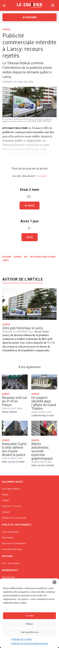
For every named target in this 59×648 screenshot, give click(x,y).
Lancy (5, 260)
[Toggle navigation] (4, 5)
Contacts (6, 512)
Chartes (5, 500)
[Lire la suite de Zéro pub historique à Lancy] (29, 304)
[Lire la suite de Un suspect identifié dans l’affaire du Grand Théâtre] (44, 382)
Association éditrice (11, 489)
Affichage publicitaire (43, 257)
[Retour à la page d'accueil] (29, 5)
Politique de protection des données (29, 644)
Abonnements (8, 577)
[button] (54, 582)
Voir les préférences (29, 632)
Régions (6, 257)
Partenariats (7, 538)
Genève (6, 29)
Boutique (7, 556)
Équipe (5, 494)
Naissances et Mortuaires (14, 543)
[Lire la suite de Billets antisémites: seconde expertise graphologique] (44, 428)
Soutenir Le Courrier (11, 506)
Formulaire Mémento (12, 549)
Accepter (29, 616)
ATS (26, 257)
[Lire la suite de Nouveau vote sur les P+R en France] (15, 382)
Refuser (29, 624)
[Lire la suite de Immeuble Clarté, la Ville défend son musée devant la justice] (15, 428)
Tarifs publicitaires (10, 532)
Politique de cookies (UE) (14, 518)
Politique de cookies (21, 639)
